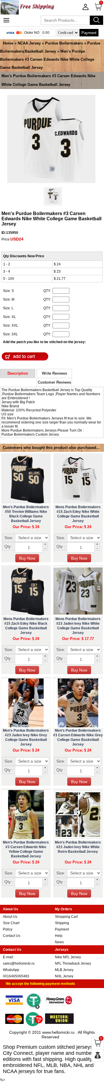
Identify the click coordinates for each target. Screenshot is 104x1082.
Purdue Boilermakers (64, 43)
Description (18, 373)
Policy (7, 929)
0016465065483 (16, 976)
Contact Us (11, 936)
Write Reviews (54, 373)
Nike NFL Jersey (68, 957)
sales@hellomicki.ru (19, 963)
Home (8, 43)
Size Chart (11, 923)
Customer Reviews (54, 382)
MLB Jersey (64, 970)
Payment (88, 33)
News (59, 942)
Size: (8, 537)
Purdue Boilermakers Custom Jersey (30, 434)
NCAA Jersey (29, 43)
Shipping (62, 923)
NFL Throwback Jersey (73, 963)
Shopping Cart (66, 917)
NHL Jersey (64, 976)
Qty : (8, 546)
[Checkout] (97, 1055)
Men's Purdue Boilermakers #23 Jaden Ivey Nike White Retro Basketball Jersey (78, 847)
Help (58, 936)
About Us (10, 917)
